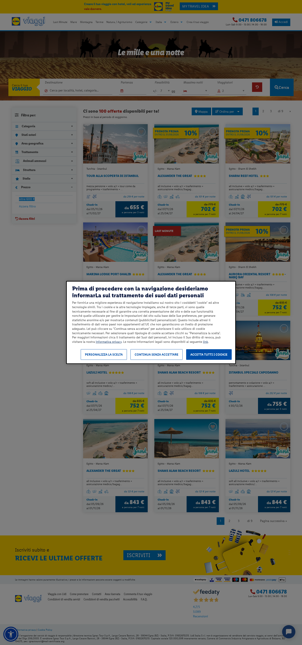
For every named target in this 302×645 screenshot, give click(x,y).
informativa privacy (109, 342)
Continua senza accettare (156, 355)
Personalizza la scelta (104, 355)
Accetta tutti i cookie (208, 355)
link (205, 342)
